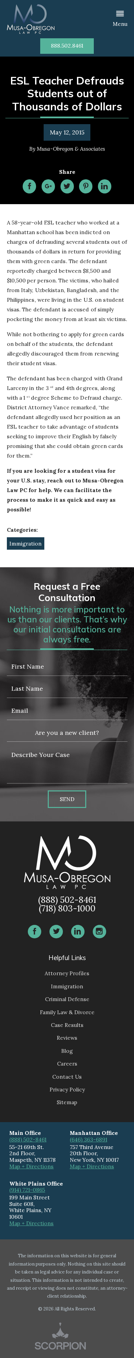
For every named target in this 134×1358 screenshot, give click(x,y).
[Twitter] (56, 931)
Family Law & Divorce (67, 1012)
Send (67, 799)
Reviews (67, 1037)
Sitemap (67, 1102)
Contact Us (67, 1076)
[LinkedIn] (78, 931)
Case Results (67, 1024)
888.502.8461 (67, 45)
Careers (67, 1063)
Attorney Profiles (67, 973)
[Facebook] (35, 931)
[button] (120, 19)
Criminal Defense (67, 999)
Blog (67, 1050)
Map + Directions (31, 1166)
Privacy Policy (67, 1089)
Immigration (25, 543)
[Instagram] (100, 931)
